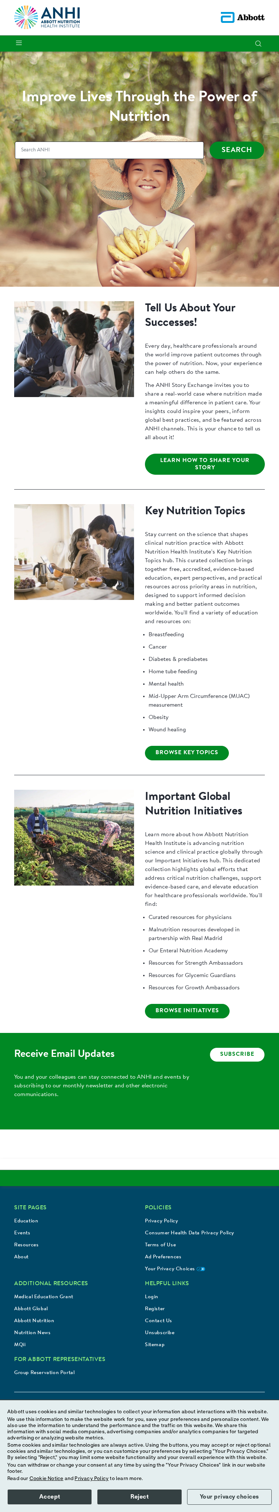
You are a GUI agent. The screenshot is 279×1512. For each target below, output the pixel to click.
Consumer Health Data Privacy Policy (189, 1233)
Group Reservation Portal (44, 1373)
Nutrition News (32, 1333)
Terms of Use (160, 1245)
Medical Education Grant (43, 1297)
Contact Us (158, 1321)
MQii (19, 1345)
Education (26, 1221)
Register (155, 1309)
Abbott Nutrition (34, 1321)
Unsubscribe (160, 1333)
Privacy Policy (161, 1221)
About (21, 1257)
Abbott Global (31, 1309)
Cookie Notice (46, 1478)
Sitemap (155, 1345)
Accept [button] (49, 1497)
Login (151, 1297)
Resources (26, 1245)
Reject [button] (139, 1497)
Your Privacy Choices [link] (171, 1269)
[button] (258, 43)
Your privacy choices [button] (229, 1497)
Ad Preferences (163, 1257)
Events (22, 1233)
